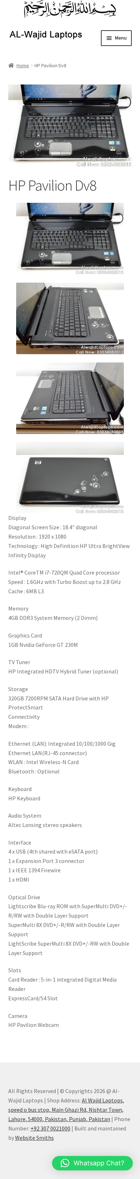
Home (23, 65)
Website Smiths (34, 1137)
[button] (92, 1163)
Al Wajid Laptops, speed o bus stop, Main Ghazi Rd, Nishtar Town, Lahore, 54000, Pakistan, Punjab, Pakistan (66, 1110)
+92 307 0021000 (50, 1128)
